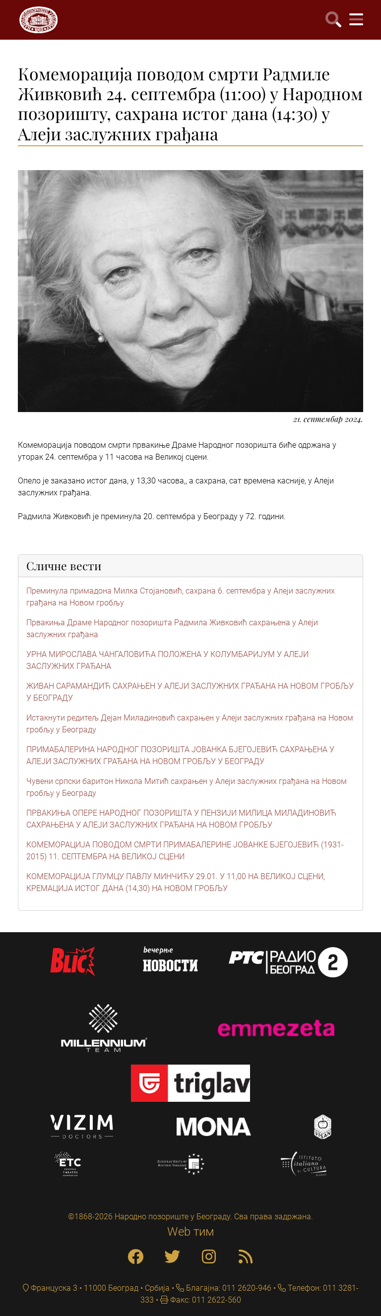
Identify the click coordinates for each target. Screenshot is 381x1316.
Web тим (190, 1232)
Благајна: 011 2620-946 (227, 1288)
